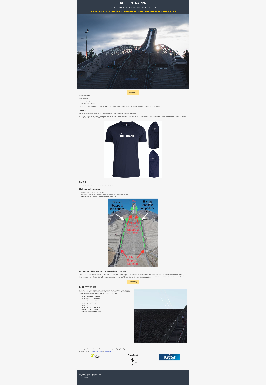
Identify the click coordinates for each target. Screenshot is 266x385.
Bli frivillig (152, 7)
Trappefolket (123, 7)
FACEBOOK (89, 374)
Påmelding (113, 7)
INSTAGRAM (97, 374)
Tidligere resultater (83, 377)
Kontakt (144, 7)
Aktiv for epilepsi (134, 7)
